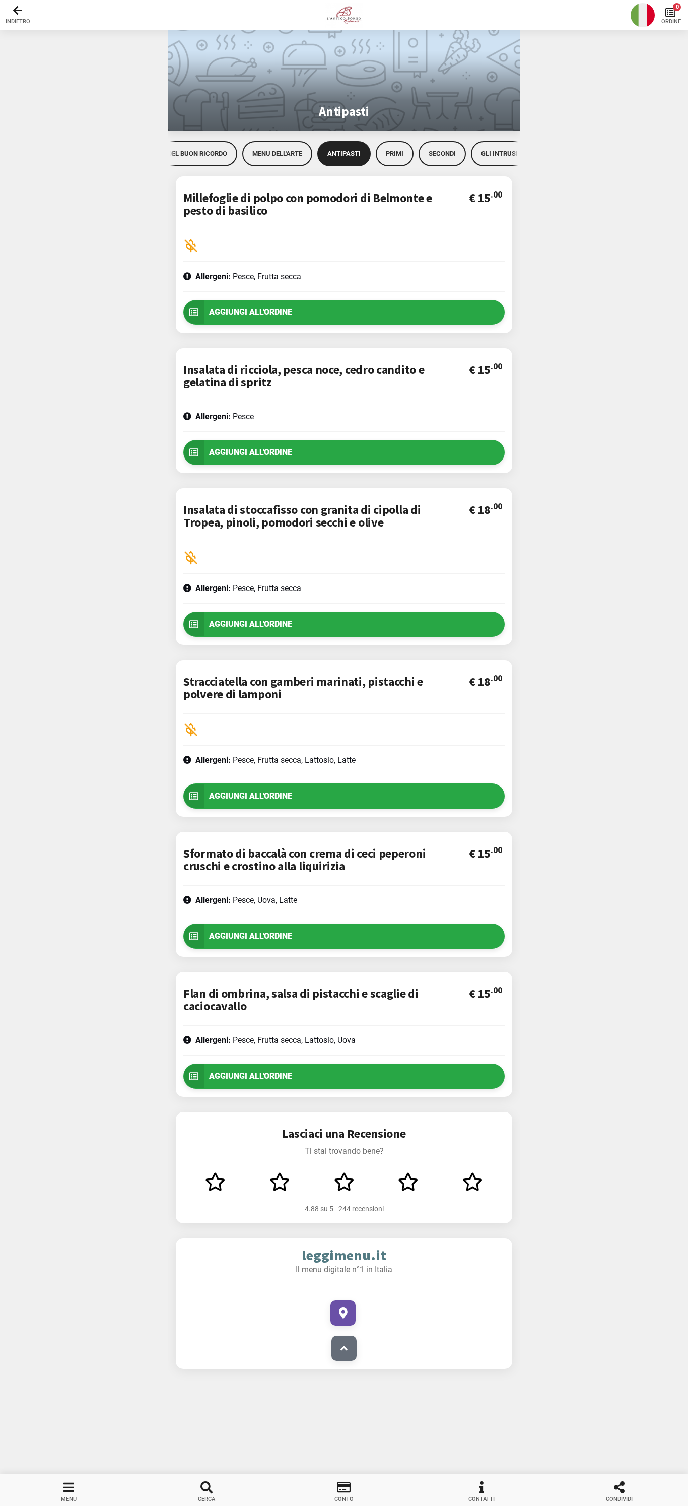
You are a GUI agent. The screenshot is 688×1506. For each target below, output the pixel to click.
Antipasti (344, 153)
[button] (344, 15)
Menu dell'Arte (277, 153)
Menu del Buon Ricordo (187, 153)
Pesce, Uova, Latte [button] (246, 900)
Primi (394, 153)
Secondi (442, 153)
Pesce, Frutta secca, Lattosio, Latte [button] (275, 760)
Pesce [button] (224, 416)
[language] (643, 15)
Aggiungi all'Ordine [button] (250, 312)
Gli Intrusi (499, 153)
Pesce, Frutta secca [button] (248, 276)
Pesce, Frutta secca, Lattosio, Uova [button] (275, 1040)
